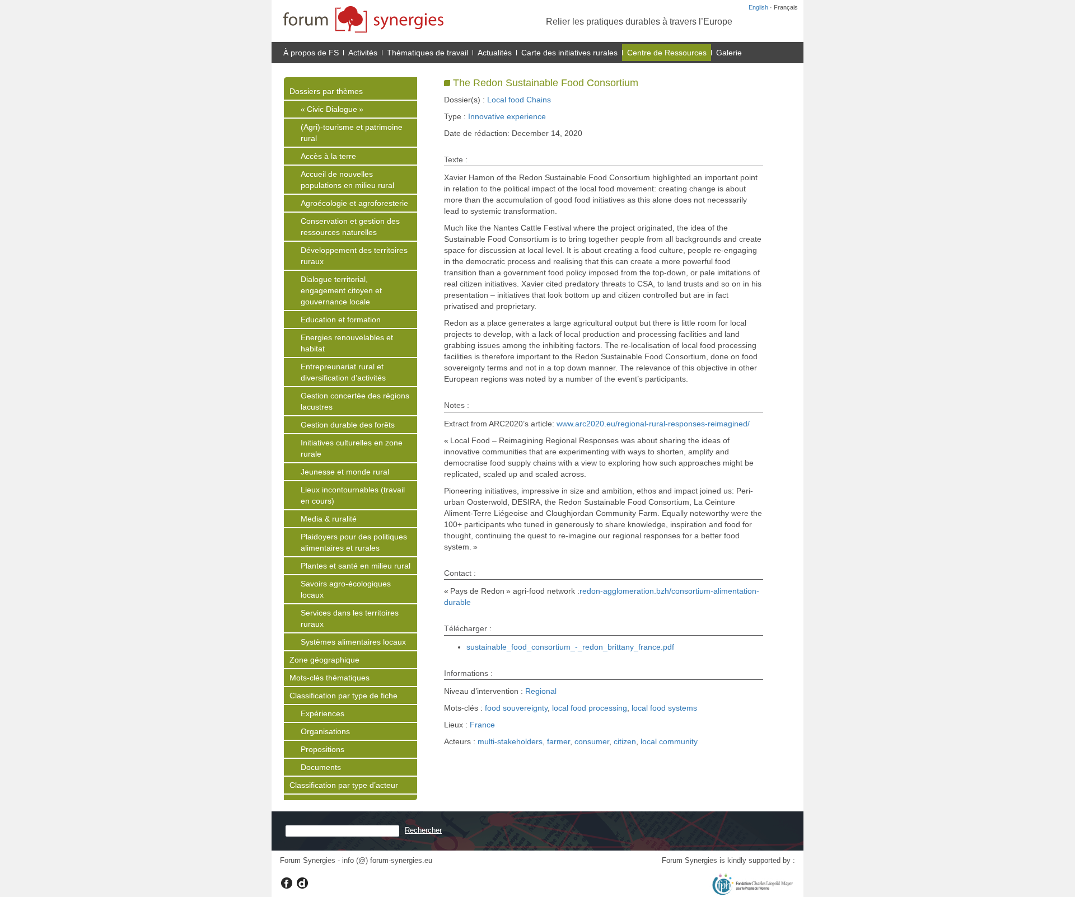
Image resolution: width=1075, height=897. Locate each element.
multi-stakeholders (510, 741)
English (758, 7)
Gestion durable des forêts (348, 424)
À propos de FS (311, 52)
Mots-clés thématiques (329, 677)
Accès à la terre (328, 156)
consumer (591, 741)
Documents (321, 767)
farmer (558, 741)
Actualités (495, 52)
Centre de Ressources (667, 52)
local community (669, 741)
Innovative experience (507, 116)
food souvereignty (516, 707)
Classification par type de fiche (343, 695)
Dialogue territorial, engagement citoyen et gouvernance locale (341, 290)
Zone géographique (324, 659)
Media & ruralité (329, 518)
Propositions (322, 749)
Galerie (729, 52)
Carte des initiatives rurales (569, 52)
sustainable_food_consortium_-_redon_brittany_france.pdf (570, 646)
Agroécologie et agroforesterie (354, 203)
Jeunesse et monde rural (345, 471)
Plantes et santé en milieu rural (355, 565)
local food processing (589, 707)
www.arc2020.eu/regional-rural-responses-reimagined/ (653, 423)
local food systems (664, 707)
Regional (541, 691)
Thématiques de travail (427, 52)
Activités (362, 52)
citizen (625, 741)
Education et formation (341, 319)
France (482, 724)
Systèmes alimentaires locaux (353, 641)
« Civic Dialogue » (332, 109)
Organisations (325, 731)
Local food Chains (519, 99)
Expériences (322, 713)
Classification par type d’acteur (343, 785)
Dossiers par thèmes (326, 91)
